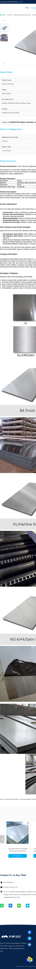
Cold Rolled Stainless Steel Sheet (22, 15)
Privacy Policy (20, 966)
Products (9, 15)
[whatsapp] (4, 907)
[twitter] (29, 938)
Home (27, 8)
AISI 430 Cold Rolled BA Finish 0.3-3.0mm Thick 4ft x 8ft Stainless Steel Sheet (17, 851)
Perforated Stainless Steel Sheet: (16, 244)
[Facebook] (29, 932)
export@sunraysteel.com (10, 887)
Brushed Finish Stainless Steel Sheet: (18, 242)
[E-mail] (30, 907)
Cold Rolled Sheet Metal (11, 799)
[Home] (7, 8)
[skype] (13, 907)
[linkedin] (29, 944)
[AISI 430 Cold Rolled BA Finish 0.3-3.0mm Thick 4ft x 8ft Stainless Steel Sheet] (17, 832)
